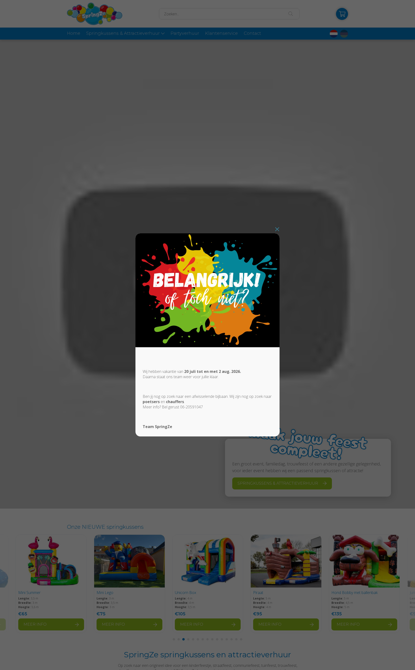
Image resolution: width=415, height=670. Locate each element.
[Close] (277, 229)
